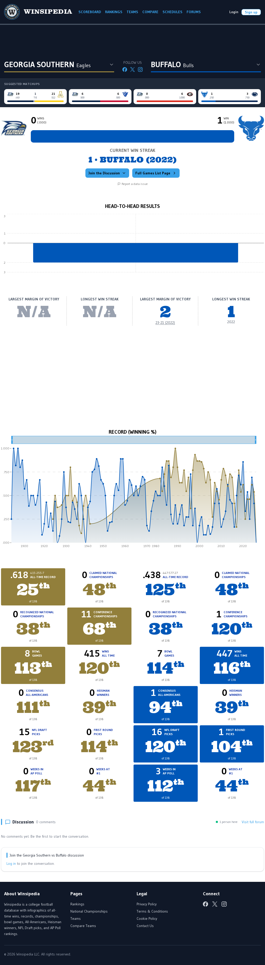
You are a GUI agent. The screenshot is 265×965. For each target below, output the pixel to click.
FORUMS (194, 12)
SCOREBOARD (89, 12)
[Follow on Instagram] (140, 69)
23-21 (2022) (165, 322)
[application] (132, 247)
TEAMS (132, 12)
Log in (11, 863)
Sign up (251, 12)
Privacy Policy (147, 904)
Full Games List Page (152, 173)
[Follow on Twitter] (132, 69)
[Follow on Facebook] (124, 69)
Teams (75, 918)
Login (233, 12)
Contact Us (145, 925)
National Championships (89, 911)
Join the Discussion (104, 173)
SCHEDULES (172, 12)
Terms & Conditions (152, 911)
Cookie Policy (147, 918)
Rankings (77, 904)
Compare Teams (83, 925)
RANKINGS (113, 12)
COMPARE (150, 12)
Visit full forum (253, 822)
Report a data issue (135, 184)
